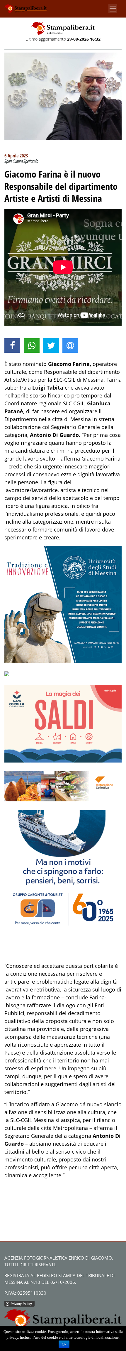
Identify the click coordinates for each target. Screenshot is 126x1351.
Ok (64, 1344)
